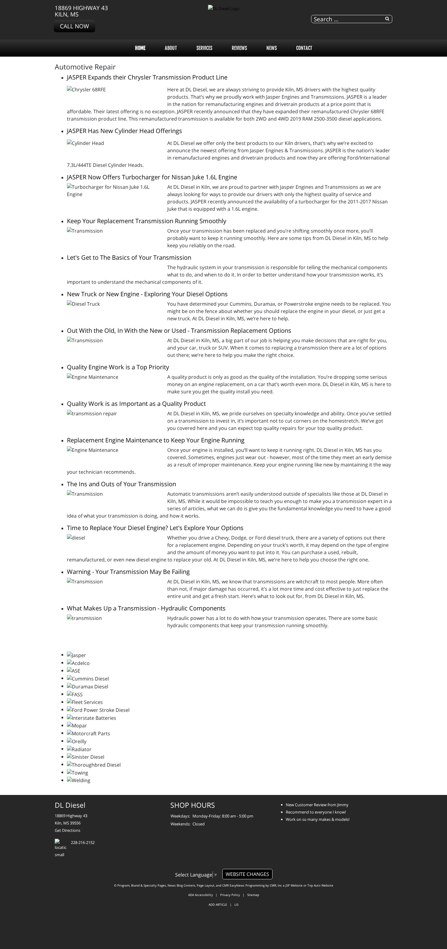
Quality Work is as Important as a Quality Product (136, 403)
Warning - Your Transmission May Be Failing (128, 572)
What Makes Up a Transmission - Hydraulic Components (146, 608)
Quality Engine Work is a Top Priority (118, 367)
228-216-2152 (83, 842)
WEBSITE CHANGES (247, 874)
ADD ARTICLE (218, 904)
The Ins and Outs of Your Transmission (121, 484)
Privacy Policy (230, 895)
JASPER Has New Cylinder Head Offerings (124, 131)
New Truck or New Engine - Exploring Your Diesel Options (147, 294)
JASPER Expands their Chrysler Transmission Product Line (147, 77)
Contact (304, 48)
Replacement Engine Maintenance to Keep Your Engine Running (155, 440)
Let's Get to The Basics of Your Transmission (129, 257)
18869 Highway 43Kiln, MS (81, 11)
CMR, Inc (276, 885)
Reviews (239, 48)
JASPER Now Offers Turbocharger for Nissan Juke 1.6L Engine (152, 177)
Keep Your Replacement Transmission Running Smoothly (146, 221)
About (171, 48)
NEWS (271, 48)
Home (140, 48)
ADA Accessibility (200, 895)
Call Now (74, 26)
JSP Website (294, 885)
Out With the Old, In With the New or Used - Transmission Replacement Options (179, 330)
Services (204, 48)
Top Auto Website (320, 885)
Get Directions (67, 830)
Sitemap (253, 895)
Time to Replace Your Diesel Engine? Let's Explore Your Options (155, 528)
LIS (236, 904)
